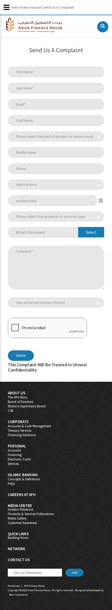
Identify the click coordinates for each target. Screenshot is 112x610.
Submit (21, 355)
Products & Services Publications (31, 514)
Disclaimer (14, 586)
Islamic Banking (23, 474)
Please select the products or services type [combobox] (50, 216)
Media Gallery (17, 518)
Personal (17, 445)
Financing (15, 455)
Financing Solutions (22, 435)
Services (13, 463)
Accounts (14, 450)
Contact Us (19, 559)
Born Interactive (18, 594)
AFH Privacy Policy (34, 586)
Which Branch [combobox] (26, 184)
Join (74, 572)
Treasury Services (19, 430)
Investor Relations (20, 509)
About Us (16, 392)
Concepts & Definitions (24, 479)
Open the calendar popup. (101, 200)
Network (16, 548)
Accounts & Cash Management (29, 426)
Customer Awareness (22, 523)
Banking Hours (18, 537)
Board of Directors (20, 402)
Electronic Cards (19, 459)
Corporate (18, 421)
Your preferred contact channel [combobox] (40, 302)
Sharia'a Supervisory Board (27, 406)
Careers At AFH (22, 494)
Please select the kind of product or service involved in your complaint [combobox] (60, 136)
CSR (11, 410)
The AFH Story (17, 397)
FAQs (11, 483)
